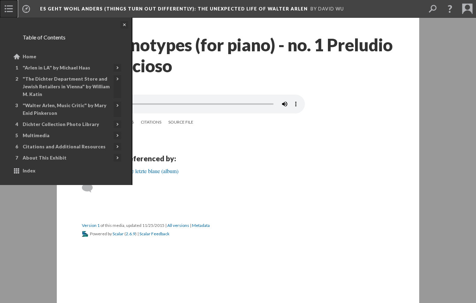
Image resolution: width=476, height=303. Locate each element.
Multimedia (36, 135)
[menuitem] (8, 8)
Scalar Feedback (154, 233)
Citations (151, 122)
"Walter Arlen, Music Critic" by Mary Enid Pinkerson (64, 109)
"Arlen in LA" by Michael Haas (56, 68)
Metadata (201, 225)
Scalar (118, 233)
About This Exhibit (45, 158)
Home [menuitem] (29, 56)
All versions (178, 225)
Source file (180, 122)
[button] (450, 8)
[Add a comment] (90, 188)
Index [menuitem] (29, 170)
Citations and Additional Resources (64, 146)
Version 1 (91, 225)
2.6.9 (130, 233)
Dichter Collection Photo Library (61, 124)
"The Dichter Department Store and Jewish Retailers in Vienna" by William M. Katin (66, 86)
